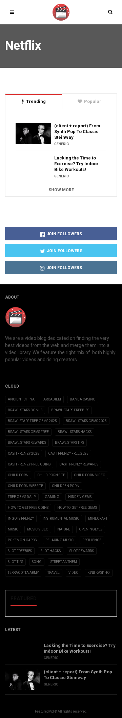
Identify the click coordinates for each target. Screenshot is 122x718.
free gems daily (22, 497)
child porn (18, 475)
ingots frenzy (21, 518)
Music (13, 529)
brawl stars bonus (25, 410)
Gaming (52, 497)
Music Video (37, 529)
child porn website (25, 486)
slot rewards (81, 551)
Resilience (91, 540)
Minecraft (97, 518)
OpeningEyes (90, 529)
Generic (61, 144)
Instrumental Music (61, 518)
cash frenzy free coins (29, 464)
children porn (65, 486)
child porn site (51, 475)
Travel (53, 572)
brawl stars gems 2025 (86, 421)
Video (73, 572)
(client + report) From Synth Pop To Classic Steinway (77, 131)
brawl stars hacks (75, 432)
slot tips (15, 562)
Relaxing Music (59, 540)
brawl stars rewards (27, 442)
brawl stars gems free (28, 432)
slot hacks (51, 551)
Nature (63, 529)
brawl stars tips (69, 442)
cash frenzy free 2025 (68, 453)
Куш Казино (98, 572)
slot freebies (20, 551)
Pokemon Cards (22, 540)
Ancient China (21, 399)
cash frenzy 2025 (23, 453)
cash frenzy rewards (78, 464)
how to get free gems (77, 507)
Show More (61, 190)
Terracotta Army (23, 572)
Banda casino (83, 399)
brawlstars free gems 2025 (32, 421)
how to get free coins (28, 507)
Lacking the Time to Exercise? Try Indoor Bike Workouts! (76, 163)
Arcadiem (52, 399)
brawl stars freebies (70, 410)
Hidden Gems (80, 497)
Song (37, 562)
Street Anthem (63, 562)
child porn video (89, 475)
